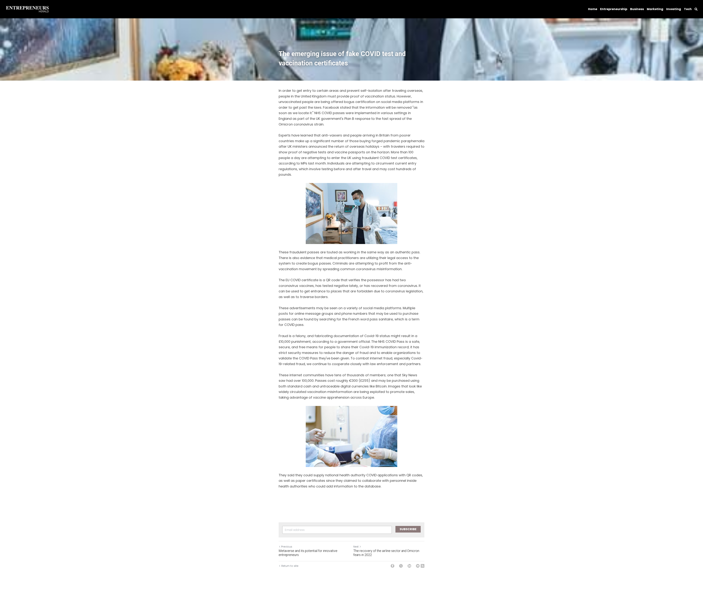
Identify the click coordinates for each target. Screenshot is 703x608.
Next (356, 546)
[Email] (418, 566)
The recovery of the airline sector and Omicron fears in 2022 (386, 553)
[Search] (696, 9)
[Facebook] (392, 566)
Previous (286, 546)
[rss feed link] (422, 566)
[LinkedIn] (409, 566)
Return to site (289, 566)
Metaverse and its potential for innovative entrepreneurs (308, 553)
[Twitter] (401, 566)
